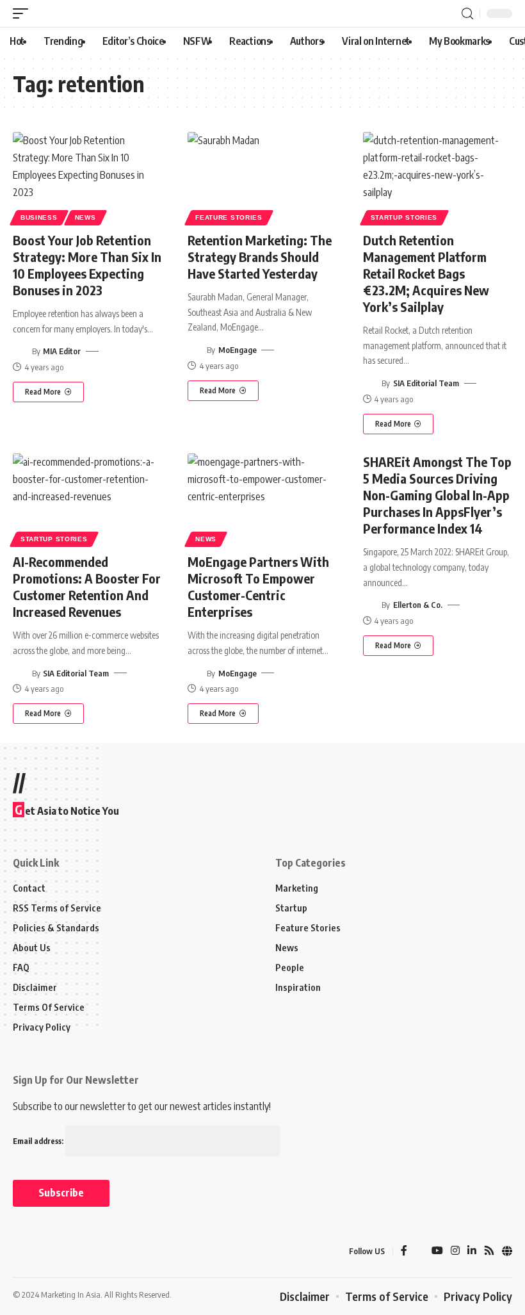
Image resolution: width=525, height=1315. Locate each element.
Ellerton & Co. (417, 605)
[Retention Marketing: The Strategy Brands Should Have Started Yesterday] (262, 177)
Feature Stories (228, 217)
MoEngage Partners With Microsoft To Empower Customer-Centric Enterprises (258, 586)
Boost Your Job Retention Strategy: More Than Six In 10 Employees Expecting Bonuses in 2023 (87, 265)
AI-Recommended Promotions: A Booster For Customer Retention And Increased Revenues (87, 586)
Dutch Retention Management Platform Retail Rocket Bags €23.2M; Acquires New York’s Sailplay (426, 273)
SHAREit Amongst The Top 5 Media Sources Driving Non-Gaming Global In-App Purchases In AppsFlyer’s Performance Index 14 (437, 494)
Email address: (39, 1141)
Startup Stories (404, 217)
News (85, 217)
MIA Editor (62, 351)
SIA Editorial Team (426, 383)
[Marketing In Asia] (41, 1252)
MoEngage (237, 350)
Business (39, 217)
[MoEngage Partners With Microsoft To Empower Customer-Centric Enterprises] (262, 498)
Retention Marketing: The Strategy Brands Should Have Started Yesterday (260, 256)
